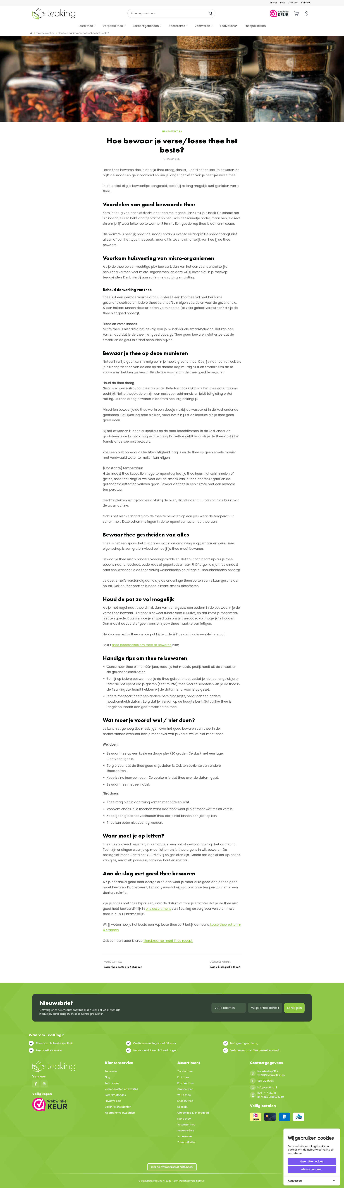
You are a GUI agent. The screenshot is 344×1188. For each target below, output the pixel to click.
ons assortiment (158, 908)
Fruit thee (183, 1077)
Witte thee (184, 1095)
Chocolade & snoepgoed (193, 1113)
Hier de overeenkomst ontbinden (172, 1167)
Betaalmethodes (115, 1095)
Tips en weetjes (45, 33)
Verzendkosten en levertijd (121, 1089)
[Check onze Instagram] (44, 1083)
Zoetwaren (202, 26)
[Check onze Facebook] (35, 1083)
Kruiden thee (185, 1101)
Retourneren (112, 1083)
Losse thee (85, 26)
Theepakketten (255, 26)
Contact (305, 2)
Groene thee (185, 1089)
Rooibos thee (185, 1083)
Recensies (111, 1071)
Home (273, 2)
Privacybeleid (113, 1101)
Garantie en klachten (118, 1107)
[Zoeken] (211, 13)
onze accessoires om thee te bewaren (141, 645)
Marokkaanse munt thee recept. (168, 941)
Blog (282, 2)
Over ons (293, 2)
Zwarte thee (185, 1071)
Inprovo (200, 1180)
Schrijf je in (294, 1008)
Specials (182, 1107)
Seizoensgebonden (146, 26)
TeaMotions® (228, 26)
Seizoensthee (185, 1130)
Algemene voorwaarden (120, 1113)
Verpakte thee (113, 26)
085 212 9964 (265, 1081)
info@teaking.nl (267, 1087)
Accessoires (177, 26)
